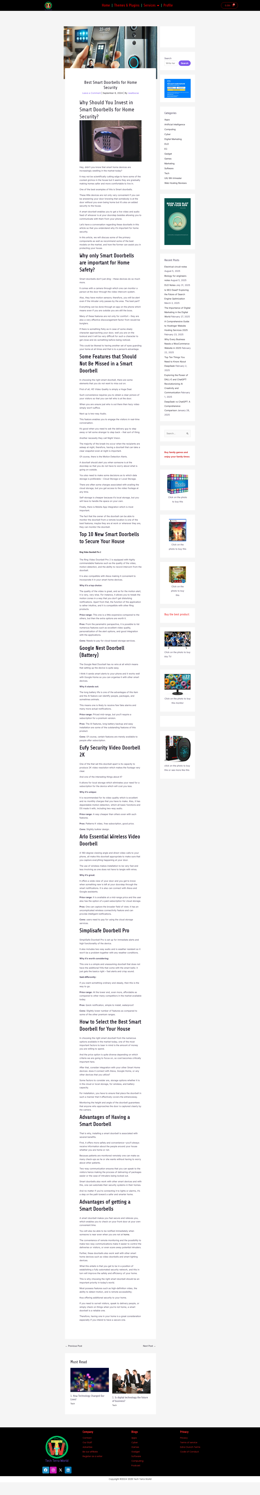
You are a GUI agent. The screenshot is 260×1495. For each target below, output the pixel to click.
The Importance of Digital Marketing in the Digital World (177, 312)
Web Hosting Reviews (175, 183)
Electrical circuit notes (175, 266)
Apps (167, 119)
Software (168, 168)
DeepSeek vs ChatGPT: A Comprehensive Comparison (177, 406)
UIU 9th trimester (173, 178)
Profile (168, 5)
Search (167, 58)
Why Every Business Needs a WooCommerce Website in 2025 (176, 343)
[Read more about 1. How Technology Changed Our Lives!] (89, 1379)
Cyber (167, 134)
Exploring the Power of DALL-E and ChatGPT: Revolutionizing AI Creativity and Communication (176, 384)
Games (167, 158)
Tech (72, 1403)
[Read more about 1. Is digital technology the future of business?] (131, 1380)
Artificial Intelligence (174, 124)
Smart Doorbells (96, 1209)
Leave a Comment (91, 93)
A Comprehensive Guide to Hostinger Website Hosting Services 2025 (176, 325)
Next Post (149, 1346)
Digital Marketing (173, 139)
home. (126, 1234)
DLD (166, 144)
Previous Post (73, 1346)
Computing (170, 129)
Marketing (169, 163)
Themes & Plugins (126, 5)
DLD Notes (170, 285)
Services (150, 5)
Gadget (168, 153)
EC (165, 148)
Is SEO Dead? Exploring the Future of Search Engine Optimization (176, 294)
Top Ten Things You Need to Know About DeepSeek (175, 361)
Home (106, 5)
